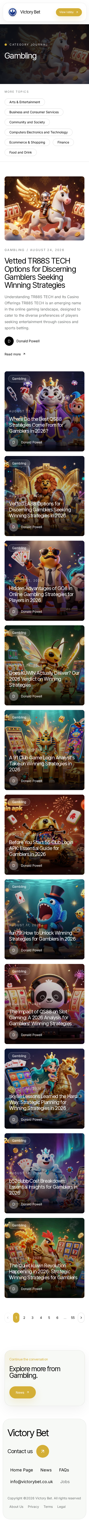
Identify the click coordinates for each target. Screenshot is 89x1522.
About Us (16, 1507)
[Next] (81, 1318)
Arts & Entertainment (24, 102)
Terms (48, 1507)
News (20, 1392)
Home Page (21, 1470)
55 (73, 1318)
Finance (63, 142)
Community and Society (27, 122)
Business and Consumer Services (34, 112)
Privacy (33, 1507)
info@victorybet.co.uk (31, 1481)
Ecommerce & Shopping (27, 142)
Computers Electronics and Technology (38, 132)
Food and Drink (20, 152)
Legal (61, 1507)
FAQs (64, 1470)
